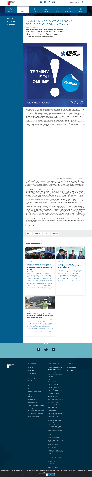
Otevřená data (31, 383)
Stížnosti (30, 388)
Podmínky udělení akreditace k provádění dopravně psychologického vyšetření (55, 415)
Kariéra (57, 11)
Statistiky (46, 11)
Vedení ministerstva (32, 373)
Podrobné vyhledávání (76, 3)
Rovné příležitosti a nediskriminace (36, 410)
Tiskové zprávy (10, 18)
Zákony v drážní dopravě (53, 437)
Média (22, 11)
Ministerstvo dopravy (11, 3)
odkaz (85, 470)
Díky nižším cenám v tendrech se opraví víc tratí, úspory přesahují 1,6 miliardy (55, 452)
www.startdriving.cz (51, 196)
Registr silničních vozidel (53, 379)
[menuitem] (11, 9)
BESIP (28, 233)
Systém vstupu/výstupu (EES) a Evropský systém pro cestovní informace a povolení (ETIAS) (54, 420)
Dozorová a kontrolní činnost (34, 391)
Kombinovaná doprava (53, 372)
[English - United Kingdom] (53, 2)
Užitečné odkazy (69, 11)
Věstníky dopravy (51, 435)
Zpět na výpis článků (34, 225)
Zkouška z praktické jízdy (53, 402)
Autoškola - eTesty (52, 410)
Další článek (79, 225)
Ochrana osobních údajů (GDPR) (35, 413)
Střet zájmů (30, 397)
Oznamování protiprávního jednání (36, 405)
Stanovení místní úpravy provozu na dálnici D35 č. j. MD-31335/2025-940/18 (55, 457)
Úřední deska (31, 370)
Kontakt (81, 11)
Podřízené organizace (33, 385)
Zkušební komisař (52, 447)
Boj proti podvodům (32, 402)
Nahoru (46, 344)
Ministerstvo (11, 11)
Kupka (46, 233)
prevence (55, 233)
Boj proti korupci (32, 399)
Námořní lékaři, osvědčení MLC (55, 407)
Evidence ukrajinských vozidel (54, 405)
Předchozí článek (67, 225)
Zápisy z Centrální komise (34, 394)
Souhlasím (51, 474)
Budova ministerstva (32, 376)
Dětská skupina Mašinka (33, 416)
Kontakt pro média (11, 24)
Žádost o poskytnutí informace (35, 408)
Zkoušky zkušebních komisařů (54, 381)
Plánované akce (11, 21)
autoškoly (37, 233)
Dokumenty (34, 11)
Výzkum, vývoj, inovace (53, 444)
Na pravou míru (11, 28)
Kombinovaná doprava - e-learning (55, 399)
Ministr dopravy (31, 367)
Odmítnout (43, 474)
